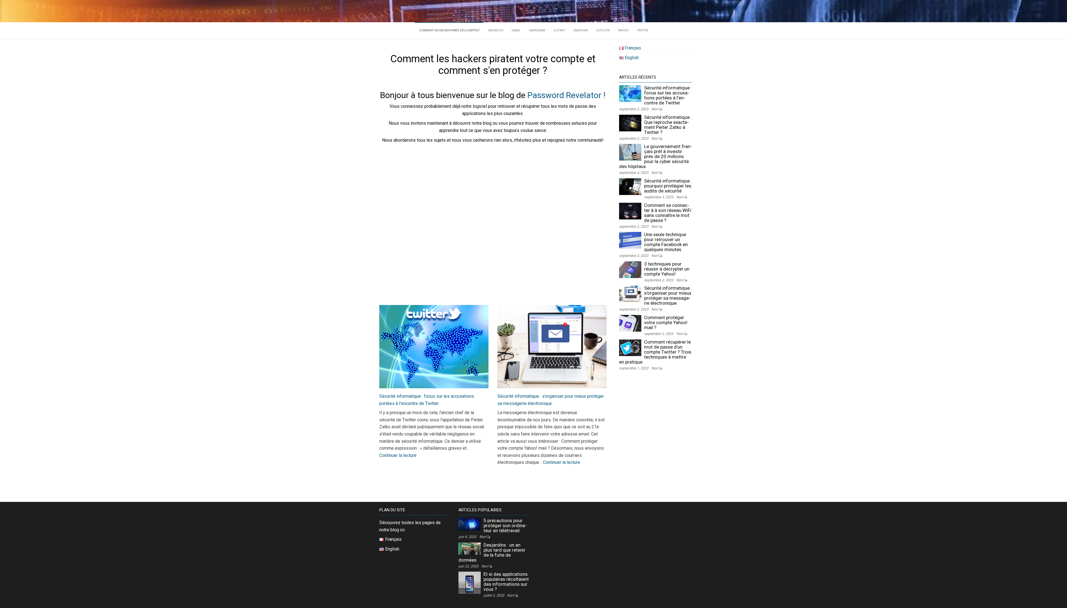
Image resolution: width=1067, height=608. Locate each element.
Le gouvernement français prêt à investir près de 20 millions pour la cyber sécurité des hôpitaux (655, 156)
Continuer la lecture (398, 455)
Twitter (642, 30)
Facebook (495, 30)
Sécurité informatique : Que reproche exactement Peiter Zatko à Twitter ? (668, 124)
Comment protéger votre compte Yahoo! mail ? (665, 322)
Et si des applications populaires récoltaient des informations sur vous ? (506, 581)
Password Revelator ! (566, 95)
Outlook (603, 30)
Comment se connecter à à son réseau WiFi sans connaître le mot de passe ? (667, 212)
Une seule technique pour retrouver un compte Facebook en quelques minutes (666, 242)
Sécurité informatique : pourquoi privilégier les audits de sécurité (668, 186)
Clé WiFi (559, 30)
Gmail (516, 30)
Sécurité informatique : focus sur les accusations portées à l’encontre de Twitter (668, 95)
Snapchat (581, 30)
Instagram (537, 30)
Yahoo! (623, 30)
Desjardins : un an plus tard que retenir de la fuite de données (491, 552)
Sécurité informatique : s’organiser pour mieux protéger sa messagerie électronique (668, 295)
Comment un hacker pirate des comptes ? (449, 30)
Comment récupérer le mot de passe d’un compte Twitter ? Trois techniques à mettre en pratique (655, 352)
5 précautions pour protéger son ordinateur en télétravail (505, 525)
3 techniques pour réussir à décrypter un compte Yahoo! (666, 269)
